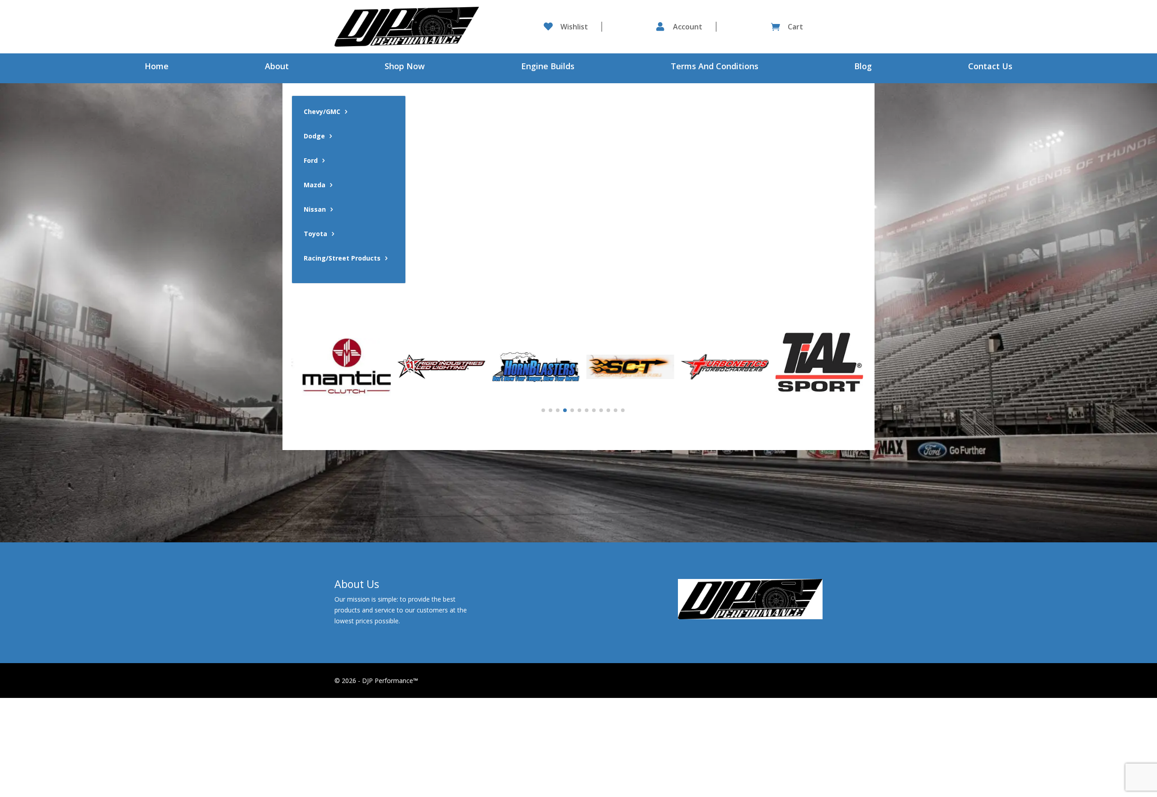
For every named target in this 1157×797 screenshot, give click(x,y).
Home (157, 67)
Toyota (315, 234)
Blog (863, 67)
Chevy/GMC (322, 112)
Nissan (315, 209)
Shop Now (405, 67)
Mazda (314, 185)
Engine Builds (547, 67)
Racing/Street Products (342, 258)
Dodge (314, 136)
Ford (311, 161)
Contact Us (990, 67)
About (277, 67)
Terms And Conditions (714, 67)
